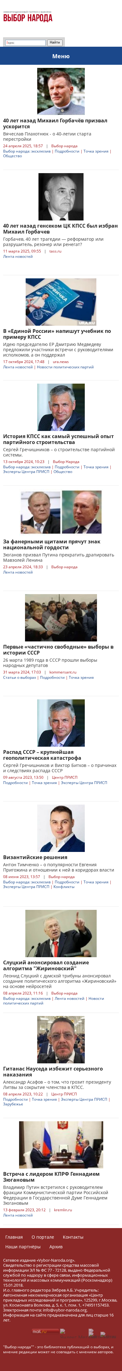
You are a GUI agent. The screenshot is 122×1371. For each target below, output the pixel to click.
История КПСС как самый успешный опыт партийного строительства (58, 439)
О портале (43, 1237)
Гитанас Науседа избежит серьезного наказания (53, 1071)
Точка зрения (96, 151)
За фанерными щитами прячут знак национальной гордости (51, 544)
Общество (12, 155)
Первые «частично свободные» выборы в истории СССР (58, 649)
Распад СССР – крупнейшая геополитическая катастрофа (42, 755)
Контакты (73, 1237)
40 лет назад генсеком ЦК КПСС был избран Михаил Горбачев (60, 228)
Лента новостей (18, 256)
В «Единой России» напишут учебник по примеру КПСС (57, 334)
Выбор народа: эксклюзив (27, 151)
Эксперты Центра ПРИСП (26, 471)
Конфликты (63, 886)
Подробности (67, 151)
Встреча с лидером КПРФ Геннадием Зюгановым (51, 1176)
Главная (14, 1237)
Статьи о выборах (19, 677)
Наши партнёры (23, 1247)
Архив (56, 1247)
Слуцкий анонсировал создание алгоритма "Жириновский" (46, 965)
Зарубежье (13, 1104)
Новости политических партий (65, 367)
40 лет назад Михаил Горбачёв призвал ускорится (55, 123)
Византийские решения (35, 857)
